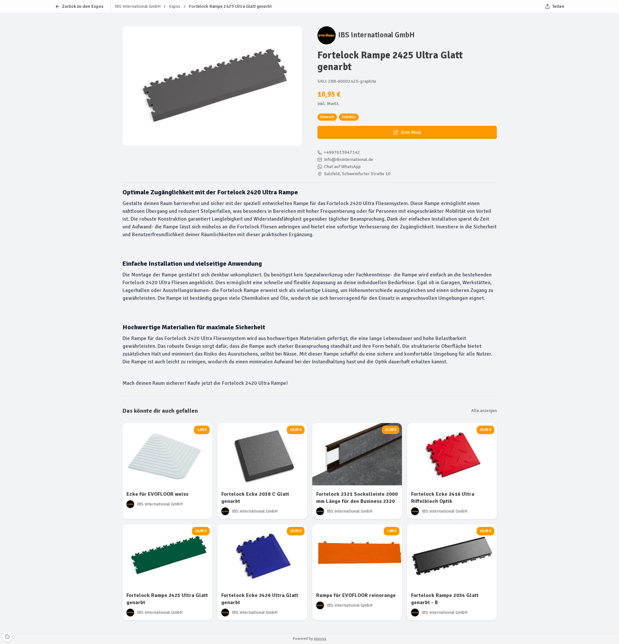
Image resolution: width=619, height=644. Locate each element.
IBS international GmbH (376, 35)
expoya (320, 638)
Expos (174, 6)
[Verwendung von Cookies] (7, 636)
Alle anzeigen (484, 410)
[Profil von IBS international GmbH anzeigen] (326, 35)
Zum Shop (411, 132)
